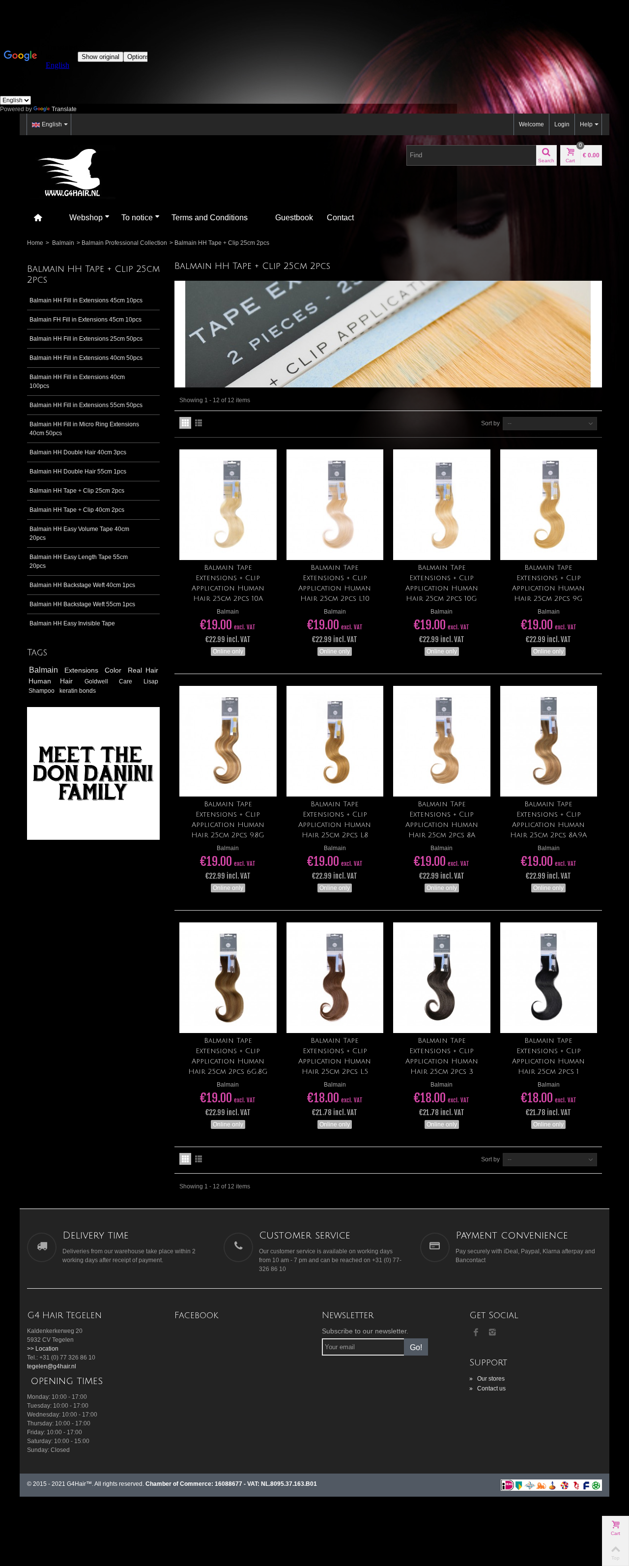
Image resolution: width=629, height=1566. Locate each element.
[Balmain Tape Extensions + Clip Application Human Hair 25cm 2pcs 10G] (441, 504)
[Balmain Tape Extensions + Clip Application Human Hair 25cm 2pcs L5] (335, 977)
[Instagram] (492, 1333)
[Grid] (185, 423)
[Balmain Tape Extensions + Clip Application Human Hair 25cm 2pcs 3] (441, 977)
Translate (64, 109)
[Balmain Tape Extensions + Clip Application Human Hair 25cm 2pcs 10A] (228, 504)
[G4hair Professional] (71, 171)
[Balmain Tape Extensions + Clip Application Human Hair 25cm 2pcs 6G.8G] (228, 977)
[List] (198, 423)
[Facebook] (475, 1333)
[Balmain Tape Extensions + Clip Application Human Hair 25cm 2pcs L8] (335, 741)
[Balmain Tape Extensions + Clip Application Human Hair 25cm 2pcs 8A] (441, 741)
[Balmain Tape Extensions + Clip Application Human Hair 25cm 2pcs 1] (549, 977)
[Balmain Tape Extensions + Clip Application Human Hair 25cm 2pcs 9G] (549, 504)
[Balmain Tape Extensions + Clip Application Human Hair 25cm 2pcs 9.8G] (228, 741)
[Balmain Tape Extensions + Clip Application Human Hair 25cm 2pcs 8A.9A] (549, 741)
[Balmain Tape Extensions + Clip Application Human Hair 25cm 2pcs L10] (335, 504)
